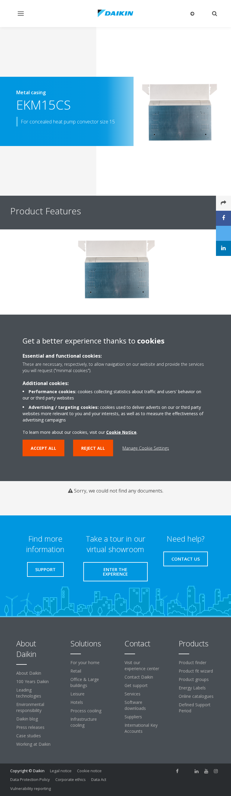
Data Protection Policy (30, 779)
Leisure (77, 694)
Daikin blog (27, 719)
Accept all (43, 448)
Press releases (30, 727)
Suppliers (133, 717)
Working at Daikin (33, 744)
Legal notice (61, 770)
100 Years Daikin (32, 681)
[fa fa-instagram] (216, 771)
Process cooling (85, 711)
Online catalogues (196, 696)
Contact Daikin (139, 677)
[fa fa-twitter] (187, 771)
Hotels (76, 702)
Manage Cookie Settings (145, 448)
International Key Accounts (141, 728)
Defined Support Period (195, 708)
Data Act (98, 779)
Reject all (93, 448)
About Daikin (28, 673)
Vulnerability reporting (30, 788)
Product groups (194, 679)
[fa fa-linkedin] (197, 771)
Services (132, 694)
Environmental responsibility (30, 707)
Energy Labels (192, 688)
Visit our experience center (142, 665)
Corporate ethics (70, 779)
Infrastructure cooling (83, 722)
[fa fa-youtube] (206, 771)
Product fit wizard (196, 671)
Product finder (192, 662)
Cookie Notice (121, 432)
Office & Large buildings (84, 682)
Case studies (28, 735)
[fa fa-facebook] (177, 771)
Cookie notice (89, 770)
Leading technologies (28, 693)
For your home (85, 662)
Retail (75, 671)
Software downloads (135, 705)
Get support (136, 685)
